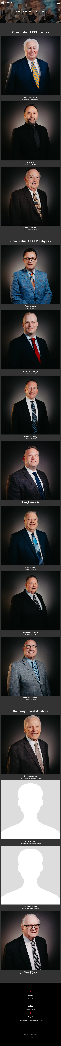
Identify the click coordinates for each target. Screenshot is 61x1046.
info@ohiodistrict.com (30, 999)
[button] (58, 2)
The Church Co (30, 1037)
